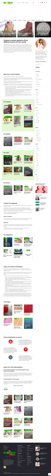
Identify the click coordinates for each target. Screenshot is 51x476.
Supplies (10, 20)
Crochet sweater (29, 462)
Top (36, 167)
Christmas (37, 133)
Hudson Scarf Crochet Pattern (18, 162)
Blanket (37, 92)
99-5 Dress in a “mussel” (42, 209)
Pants (37, 153)
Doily (37, 115)
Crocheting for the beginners (11, 213)
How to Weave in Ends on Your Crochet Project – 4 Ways (18, 256)
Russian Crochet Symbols (28, 255)
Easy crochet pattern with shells (27, 326)
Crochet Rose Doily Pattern (27, 402)
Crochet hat (28, 459)
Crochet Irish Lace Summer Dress (17, 111)
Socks (37, 100)
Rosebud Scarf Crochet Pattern (17, 174)
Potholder (37, 120)
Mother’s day (38, 137)
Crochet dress (29, 458)
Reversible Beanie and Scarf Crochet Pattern (28, 162)
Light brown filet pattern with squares (18, 327)
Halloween (38, 130)
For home (33, 20)
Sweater (37, 102)
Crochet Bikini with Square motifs (7, 123)
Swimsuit (37, 165)
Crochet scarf (29, 460)
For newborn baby (39, 104)
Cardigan (37, 148)
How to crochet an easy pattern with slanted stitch (43, 204)
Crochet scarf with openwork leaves (43, 198)
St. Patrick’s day (38, 138)
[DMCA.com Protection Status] (5, 467)
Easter (37, 135)
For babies (24, 20)
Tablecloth (38, 122)
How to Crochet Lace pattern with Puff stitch (18, 312)
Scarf (37, 158)
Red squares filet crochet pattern (27, 314)
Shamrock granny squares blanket (27, 144)
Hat (36, 97)
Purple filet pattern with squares (7, 325)
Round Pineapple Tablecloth (17, 436)
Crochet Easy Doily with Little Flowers (7, 192)
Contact (27, 2)
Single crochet (20, 449)
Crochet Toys (19, 465)
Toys (37, 124)
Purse (28, 464)
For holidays (38, 20)
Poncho (37, 99)
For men (28, 20)
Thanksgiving (38, 140)
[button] (24, 36)
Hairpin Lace (38, 84)
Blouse (37, 146)
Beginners (5, 20)
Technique (14, 20)
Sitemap (5, 445)
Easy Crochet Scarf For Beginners (7, 111)
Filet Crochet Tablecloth (27, 436)
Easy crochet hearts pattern (7, 314)
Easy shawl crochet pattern (17, 126)
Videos (42, 20)
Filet (37, 77)
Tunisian (37, 82)
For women (19, 20)
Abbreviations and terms (21, 447)
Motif (18, 459)
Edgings (37, 75)
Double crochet (20, 450)
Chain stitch (19, 448)
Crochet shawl (29, 461)
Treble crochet (20, 451)
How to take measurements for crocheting (7, 244)
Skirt (37, 162)
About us (19, 2)
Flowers (37, 117)
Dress (37, 95)
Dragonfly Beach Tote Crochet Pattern (28, 124)
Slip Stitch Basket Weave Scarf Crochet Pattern (28, 173)
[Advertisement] (25, 12)
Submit (23, 2)
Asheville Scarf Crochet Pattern (7, 163)
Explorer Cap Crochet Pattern (8, 174)
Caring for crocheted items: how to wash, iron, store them (28, 245)
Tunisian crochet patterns (21, 460)
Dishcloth (37, 113)
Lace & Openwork (39, 79)
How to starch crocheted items (17, 245)
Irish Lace (37, 86)
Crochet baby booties (30, 448)
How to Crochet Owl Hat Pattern (7, 144)
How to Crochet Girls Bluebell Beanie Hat (18, 144)
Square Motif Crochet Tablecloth (8, 436)
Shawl (37, 160)
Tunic (37, 169)
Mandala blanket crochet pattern (27, 425)
